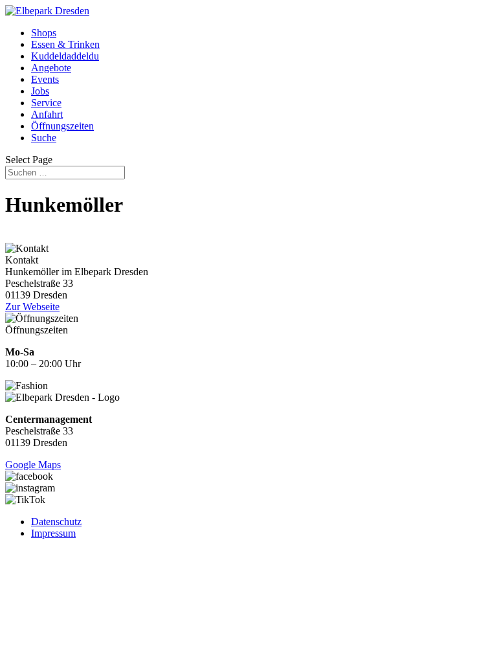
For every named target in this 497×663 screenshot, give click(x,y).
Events (45, 79)
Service (46, 102)
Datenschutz (56, 521)
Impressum (53, 533)
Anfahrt (47, 114)
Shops (43, 32)
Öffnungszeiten (62, 125)
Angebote (51, 67)
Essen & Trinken (65, 44)
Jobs (40, 90)
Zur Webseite (32, 306)
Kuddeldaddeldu (65, 56)
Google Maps (33, 464)
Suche (43, 137)
